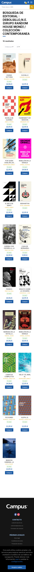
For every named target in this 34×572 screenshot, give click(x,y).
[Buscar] (32, 7)
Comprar (9, 87)
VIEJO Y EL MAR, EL (25, 375)
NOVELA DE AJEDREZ (9, 119)
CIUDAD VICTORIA (9, 76)
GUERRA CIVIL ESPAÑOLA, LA (9, 247)
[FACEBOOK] (15, 514)
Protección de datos (17, 543)
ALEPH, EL (24, 417)
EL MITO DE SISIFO (9, 204)
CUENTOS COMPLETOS (9, 375)
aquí (17, 559)
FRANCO (9, 289)
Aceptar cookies (17, 567)
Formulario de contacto (17, 528)
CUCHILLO (24, 75)
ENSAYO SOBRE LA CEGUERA (24, 290)
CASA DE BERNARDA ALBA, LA (25, 247)
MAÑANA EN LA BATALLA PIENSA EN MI (9, 333)
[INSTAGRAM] (18, 514)
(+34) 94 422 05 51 (17, 523)
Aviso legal (17, 538)
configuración (16, 561)
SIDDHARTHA (24, 203)
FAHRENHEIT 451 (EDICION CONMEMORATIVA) (25, 119)
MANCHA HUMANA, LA (9, 461)
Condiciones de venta (17, 541)
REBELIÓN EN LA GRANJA (25, 162)
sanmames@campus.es (17, 525)
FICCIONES (9, 417)
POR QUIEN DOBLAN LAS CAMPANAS (9, 162)
